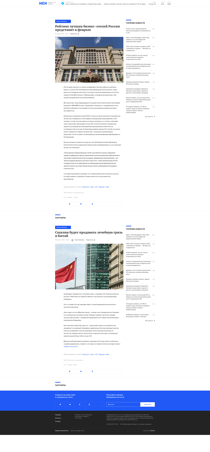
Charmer (152, 430)
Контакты (58, 418)
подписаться (147, 404)
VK (96, 187)
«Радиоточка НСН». (71, 347)
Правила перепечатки (61, 430)
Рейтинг (70, 197)
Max (107, 187)
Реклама (57, 421)
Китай (75, 365)
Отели (76, 197)
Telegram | (102, 187)
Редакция (58, 415)
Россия (70, 365)
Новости (86, 187)
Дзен (92, 187)
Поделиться (73, 34)
